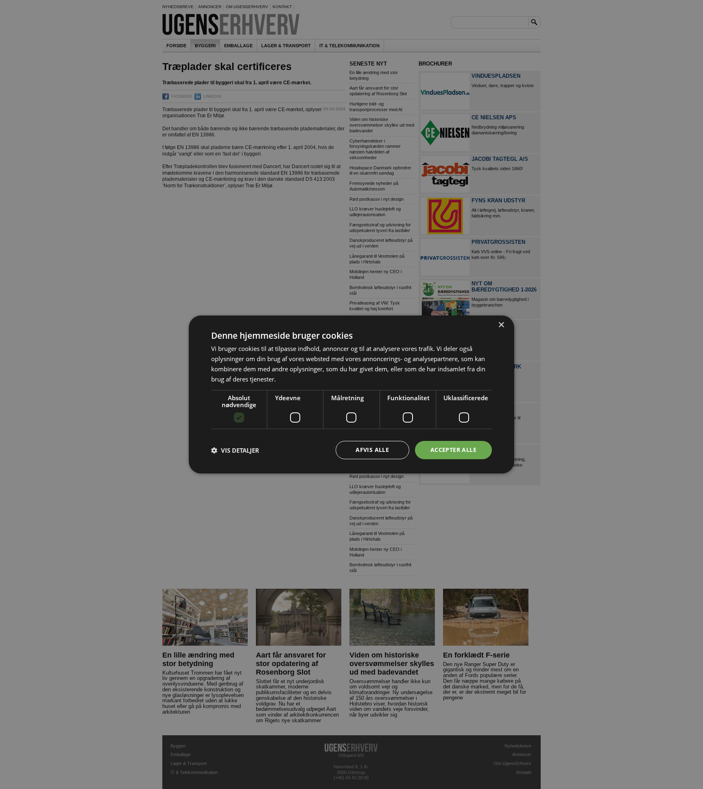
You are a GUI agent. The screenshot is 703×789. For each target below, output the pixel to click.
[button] (235, 450)
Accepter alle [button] (453, 450)
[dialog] (351, 394)
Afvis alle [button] (372, 450)
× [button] (501, 325)
